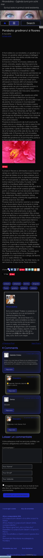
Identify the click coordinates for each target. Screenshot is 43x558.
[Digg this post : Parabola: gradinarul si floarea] (11, 270)
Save (5, 167)
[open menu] (14, 23)
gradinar (24, 288)
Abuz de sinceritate (27, 509)
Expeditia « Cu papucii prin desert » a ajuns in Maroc (21, 530)
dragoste (36, 284)
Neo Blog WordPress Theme (16, 555)
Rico (34, 555)
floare (6, 288)
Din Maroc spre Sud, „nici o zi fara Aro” (18, 527)
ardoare (7, 284)
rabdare (33, 288)
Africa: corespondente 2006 (12, 516)
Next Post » (36, 343)
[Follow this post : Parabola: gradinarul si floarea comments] (35, 270)
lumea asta (6, 36)
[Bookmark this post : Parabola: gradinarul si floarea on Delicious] (8, 270)
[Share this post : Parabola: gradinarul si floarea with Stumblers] (29, 270)
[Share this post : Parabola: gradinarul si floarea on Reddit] (26, 270)
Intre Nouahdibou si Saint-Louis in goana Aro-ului (21, 535)
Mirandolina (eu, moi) (10, 548)
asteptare (16, 284)
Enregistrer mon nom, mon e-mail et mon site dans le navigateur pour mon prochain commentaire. (20, 488)
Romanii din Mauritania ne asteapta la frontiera (18, 539)
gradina (14, 288)
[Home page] (5, 23)
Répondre (9, 369)
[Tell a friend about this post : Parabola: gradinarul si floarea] (38, 270)
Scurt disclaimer (27, 548)
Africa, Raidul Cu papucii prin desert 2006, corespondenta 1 (19, 524)
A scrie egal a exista (9, 509)
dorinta (26, 284)
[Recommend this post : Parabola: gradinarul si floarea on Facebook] (14, 270)
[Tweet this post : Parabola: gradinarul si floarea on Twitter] (32, 270)
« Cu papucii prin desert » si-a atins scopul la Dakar (20, 519)
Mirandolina (11, 306)
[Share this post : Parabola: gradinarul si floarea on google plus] (17, 270)
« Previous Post (8, 343)
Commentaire (8, 447)
